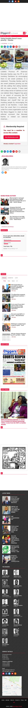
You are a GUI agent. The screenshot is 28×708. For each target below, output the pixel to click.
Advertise (7, 700)
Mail (26, 700)
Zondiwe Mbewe (5, 585)
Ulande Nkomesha (18, 585)
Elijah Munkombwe (18, 595)
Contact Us (17, 700)
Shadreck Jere (5, 605)
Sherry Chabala (5, 615)
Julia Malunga (4, 43)
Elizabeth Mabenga (18, 625)
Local (26, 49)
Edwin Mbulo (16, 634)
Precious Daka (5, 625)
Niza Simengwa (5, 644)
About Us (12, 700)
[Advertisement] (14, 17)
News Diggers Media (17, 706)
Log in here (17, 143)
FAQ (7, 36)
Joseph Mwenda (5, 576)
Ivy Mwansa (5, 634)
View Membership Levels (11, 137)
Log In (10, 36)
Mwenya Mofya (5, 595)
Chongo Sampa (17, 615)
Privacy (22, 700)
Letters (2, 700)
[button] (24, 33)
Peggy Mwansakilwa (18, 605)
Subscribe (4, 36)
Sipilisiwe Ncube (17, 576)
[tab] (4, 277)
